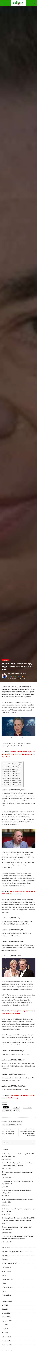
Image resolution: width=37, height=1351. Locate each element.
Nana (9, 673)
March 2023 (5, 1333)
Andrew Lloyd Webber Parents (12, 774)
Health (4, 1275)
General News (6, 1271)
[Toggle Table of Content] (19, 764)
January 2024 (6, 1313)
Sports (4, 1291)
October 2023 (6, 1317)
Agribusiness (6, 1247)
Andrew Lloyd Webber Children (12, 780)
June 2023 (5, 1325)
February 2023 (6, 1337)
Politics (4, 1283)
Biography (5, 660)
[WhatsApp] (16, 676)
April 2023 (5, 1329)
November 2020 (7, 1345)
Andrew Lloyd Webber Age (11, 769)
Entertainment (6, 1267)
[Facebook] (9, 676)
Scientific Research (8, 1287)
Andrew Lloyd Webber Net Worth (12, 785)
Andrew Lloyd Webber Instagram (12, 782)
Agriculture (5, 1255)
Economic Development (9, 1263)
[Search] (33, 3)
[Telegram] (20, 676)
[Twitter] (11, 676)
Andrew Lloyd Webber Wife (11, 776)
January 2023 (6, 1341)
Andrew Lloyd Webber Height (12, 771)
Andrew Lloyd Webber (16, 1121)
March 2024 (5, 1309)
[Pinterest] (14, 676)
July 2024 (5, 1305)
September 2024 (7, 1301)
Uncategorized (6, 1295)
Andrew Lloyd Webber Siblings (12, 778)
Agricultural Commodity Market (12, 1251)
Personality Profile (7, 1279)
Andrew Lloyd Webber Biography (12, 767)
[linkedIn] (18, 676)
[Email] (23, 676)
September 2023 (7, 1321)
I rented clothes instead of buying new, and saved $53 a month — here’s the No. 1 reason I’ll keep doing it (18, 754)
